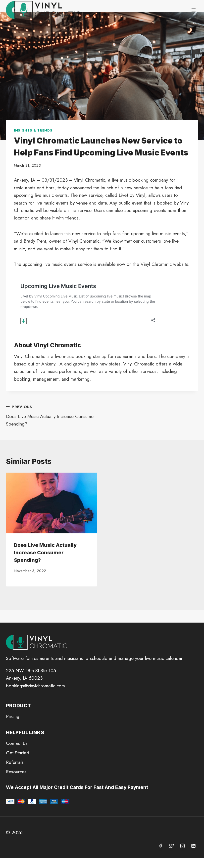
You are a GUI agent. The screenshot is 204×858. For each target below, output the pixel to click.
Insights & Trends (33, 130)
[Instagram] (182, 846)
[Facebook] (160, 846)
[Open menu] (193, 10)
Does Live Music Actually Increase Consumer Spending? (50, 415)
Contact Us (17, 743)
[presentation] (51, 503)
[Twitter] (171, 846)
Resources (16, 771)
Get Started (17, 752)
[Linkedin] (193, 846)
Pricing (12, 716)
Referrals (15, 762)
